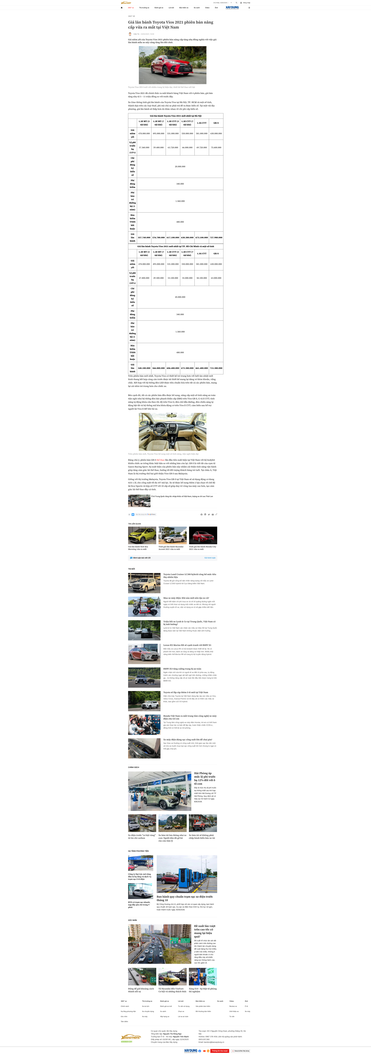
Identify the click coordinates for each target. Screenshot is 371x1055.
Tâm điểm (124, 1021)
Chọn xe (181, 1011)
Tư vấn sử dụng (183, 1006)
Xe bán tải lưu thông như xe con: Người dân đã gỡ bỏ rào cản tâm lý (172, 838)
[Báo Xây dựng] (232, 7)
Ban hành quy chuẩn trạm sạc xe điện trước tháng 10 (185, 898)
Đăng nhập (246, 3)
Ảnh (216, 8)
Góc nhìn (132, 920)
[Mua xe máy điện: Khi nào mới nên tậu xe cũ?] (144, 607)
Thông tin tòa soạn (220, 1051)
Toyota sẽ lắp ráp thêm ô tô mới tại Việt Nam (185, 692)
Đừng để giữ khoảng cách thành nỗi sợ (141, 990)
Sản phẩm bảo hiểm (203, 1006)
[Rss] (208, 1051)
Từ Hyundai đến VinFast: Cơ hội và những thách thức (172, 990)
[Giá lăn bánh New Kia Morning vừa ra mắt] (142, 535)
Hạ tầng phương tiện (138, 851)
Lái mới (171, 8)
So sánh (163, 1011)
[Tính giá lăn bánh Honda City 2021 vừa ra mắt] (203, 535)
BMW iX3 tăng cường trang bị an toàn (182, 668)
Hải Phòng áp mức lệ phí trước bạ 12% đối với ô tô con (205, 778)
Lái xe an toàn (183, 1016)
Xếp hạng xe (164, 1016)
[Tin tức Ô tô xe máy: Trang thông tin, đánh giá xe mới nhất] (126, 2)
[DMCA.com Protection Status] (126, 1042)
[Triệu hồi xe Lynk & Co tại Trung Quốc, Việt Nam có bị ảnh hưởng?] (144, 630)
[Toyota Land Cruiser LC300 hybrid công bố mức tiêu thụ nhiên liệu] (144, 583)
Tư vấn (231, 1016)
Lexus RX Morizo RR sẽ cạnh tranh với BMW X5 (187, 645)
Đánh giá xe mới (166, 1006)
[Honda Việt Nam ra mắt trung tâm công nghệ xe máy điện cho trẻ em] (144, 725)
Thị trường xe (144, 8)
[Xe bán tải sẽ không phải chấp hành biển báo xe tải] (203, 823)
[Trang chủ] (122, 8)
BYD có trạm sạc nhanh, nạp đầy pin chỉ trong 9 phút (139, 904)
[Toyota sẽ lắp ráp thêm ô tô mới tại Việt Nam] (144, 701)
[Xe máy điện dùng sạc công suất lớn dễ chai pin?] (144, 748)
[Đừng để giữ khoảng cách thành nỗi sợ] (142, 976)
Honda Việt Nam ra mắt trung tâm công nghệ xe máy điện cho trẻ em (190, 717)
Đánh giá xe (159, 8)
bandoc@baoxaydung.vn (214, 1042)
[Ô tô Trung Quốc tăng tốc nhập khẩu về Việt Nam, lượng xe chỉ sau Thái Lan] (139, 501)
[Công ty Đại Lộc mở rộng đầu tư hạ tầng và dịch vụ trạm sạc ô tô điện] (140, 863)
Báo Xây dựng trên (141, 514)
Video (207, 8)
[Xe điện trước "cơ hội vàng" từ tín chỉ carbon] (142, 823)
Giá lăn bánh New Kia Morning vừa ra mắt (138, 547)
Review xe (233, 1006)
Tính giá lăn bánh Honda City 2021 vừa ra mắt (202, 547)
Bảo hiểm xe (183, 8)
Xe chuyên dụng (148, 1011)
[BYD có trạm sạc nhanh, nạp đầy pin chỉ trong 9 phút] (140, 891)
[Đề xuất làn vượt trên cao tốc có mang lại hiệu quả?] (159, 944)
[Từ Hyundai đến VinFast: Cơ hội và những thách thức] (172, 976)
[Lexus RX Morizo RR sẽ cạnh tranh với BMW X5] (144, 654)
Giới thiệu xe (234, 1011)
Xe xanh (197, 8)
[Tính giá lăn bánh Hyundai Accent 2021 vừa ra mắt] (173, 535)
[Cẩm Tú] (130, 34)
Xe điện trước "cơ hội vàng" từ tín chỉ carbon (142, 836)
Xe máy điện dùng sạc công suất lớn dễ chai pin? (187, 739)
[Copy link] (216, 514)
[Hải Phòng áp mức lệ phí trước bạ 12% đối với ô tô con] (159, 791)
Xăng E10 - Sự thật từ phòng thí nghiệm (203, 990)
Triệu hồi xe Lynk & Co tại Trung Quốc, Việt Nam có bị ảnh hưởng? (189, 623)
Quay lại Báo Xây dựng (242, 1051)
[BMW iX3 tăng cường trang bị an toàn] (144, 677)
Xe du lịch (145, 1006)
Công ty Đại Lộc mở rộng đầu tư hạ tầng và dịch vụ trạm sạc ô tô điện (139, 876)
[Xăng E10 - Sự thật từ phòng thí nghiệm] (203, 976)
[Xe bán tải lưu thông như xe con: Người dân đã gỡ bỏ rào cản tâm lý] (172, 823)
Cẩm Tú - (137, 34)
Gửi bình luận (210, 558)
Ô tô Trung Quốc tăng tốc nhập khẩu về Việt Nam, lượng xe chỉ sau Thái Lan (182, 496)
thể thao (160, 460)
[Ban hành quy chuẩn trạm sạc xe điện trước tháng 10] (187, 874)
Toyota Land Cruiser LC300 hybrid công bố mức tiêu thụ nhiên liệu (189, 576)
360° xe (131, 8)
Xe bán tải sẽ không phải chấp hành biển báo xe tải (202, 836)
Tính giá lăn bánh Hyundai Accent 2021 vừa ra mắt (171, 547)
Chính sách (133, 767)
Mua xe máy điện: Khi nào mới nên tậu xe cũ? (186, 598)
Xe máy (144, 1016)
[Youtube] (204, 1051)
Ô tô (246, 1006)
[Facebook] (200, 1051)
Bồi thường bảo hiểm (203, 1011)
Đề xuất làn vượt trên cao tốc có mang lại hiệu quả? (204, 931)
